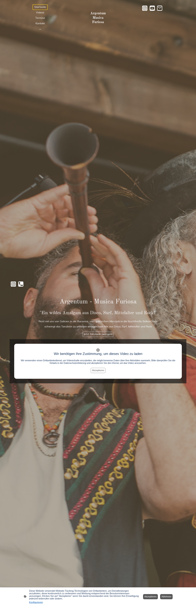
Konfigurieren (36, 602)
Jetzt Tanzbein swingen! (98, 334)
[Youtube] (152, 8)
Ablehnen (166, 596)
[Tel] (20, 284)
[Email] (159, 8)
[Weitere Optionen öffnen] (40, 29)
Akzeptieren (98, 370)
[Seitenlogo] (98, 27)
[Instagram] (144, 8)
